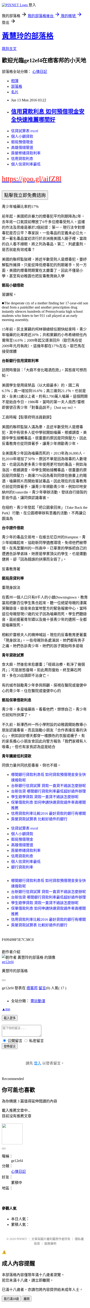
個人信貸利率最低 (26, 164)
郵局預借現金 (22, 142)
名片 (14, 92)
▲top (6, 1009)
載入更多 (10, 1018)
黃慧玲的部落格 (28, 36)
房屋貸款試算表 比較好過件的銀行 (39, 819)
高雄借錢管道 (22, 148)
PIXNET (22, 1239)
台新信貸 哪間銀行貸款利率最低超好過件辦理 (48, 791)
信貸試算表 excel (24, 131)
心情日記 (39, 72)
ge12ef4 (8, 962)
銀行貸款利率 (22, 867)
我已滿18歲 (11, 1299)
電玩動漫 (37, 1001)
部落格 (16, 86)
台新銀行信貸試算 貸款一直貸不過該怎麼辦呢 (48, 786)
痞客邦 (32, 988)
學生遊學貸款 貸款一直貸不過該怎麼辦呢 (44, 797)
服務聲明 (50, 1243)
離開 (27, 1299)
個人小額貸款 (22, 136)
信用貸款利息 (22, 159)
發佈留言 (10, 1046)
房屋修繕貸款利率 (26, 153)
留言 (42, 988)
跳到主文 (9, 49)
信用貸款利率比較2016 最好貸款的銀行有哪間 (48, 813)
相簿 (14, 81)
